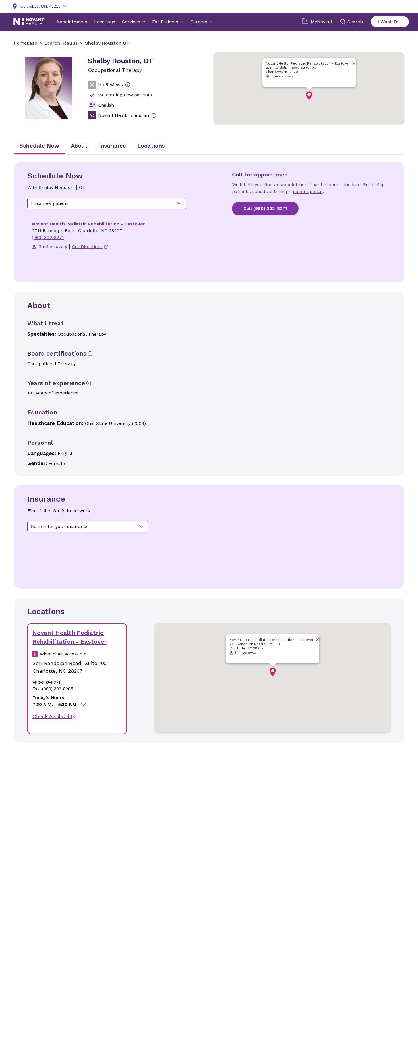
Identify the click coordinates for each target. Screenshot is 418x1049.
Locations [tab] (151, 145)
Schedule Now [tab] (39, 145)
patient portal (308, 191)
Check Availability (53, 716)
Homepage (25, 43)
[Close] (354, 63)
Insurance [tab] (112, 145)
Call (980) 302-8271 (265, 208)
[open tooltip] (127, 84)
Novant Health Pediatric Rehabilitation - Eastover (88, 224)
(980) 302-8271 (48, 237)
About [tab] (79, 145)
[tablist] (209, 146)
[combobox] (106, 203)
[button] (309, 95)
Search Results (61, 43)
